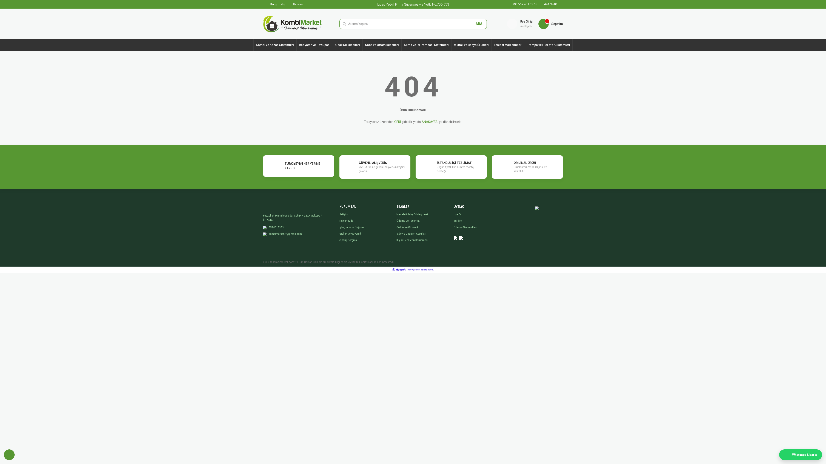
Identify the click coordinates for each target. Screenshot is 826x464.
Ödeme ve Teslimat (408, 220)
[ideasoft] (399, 270)
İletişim (298, 4)
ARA (479, 24)
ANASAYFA (430, 122)
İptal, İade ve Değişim (352, 227)
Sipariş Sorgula (348, 240)
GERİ (397, 122)
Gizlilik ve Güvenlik (350, 233)
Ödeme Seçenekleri (465, 227)
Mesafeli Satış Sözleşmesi (412, 214)
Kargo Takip (278, 4)
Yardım (458, 220)
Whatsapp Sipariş (804, 454)
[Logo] (292, 23)
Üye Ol (457, 214)
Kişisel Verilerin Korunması (412, 240)
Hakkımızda (346, 220)
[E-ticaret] (413, 270)
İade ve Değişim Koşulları (411, 233)
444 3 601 (551, 4)
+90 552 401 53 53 (525, 4)
